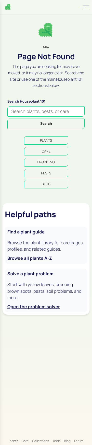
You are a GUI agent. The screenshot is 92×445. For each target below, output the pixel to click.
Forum (78, 441)
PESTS (46, 173)
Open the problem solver (33, 306)
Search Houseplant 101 (26, 101)
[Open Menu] (83, 7)
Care (25, 441)
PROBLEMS (46, 162)
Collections (40, 441)
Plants (13, 441)
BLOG (46, 184)
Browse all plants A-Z (29, 258)
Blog (67, 441)
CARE (46, 151)
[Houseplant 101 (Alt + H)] (8, 7)
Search (46, 123)
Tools (57, 441)
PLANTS (46, 140)
